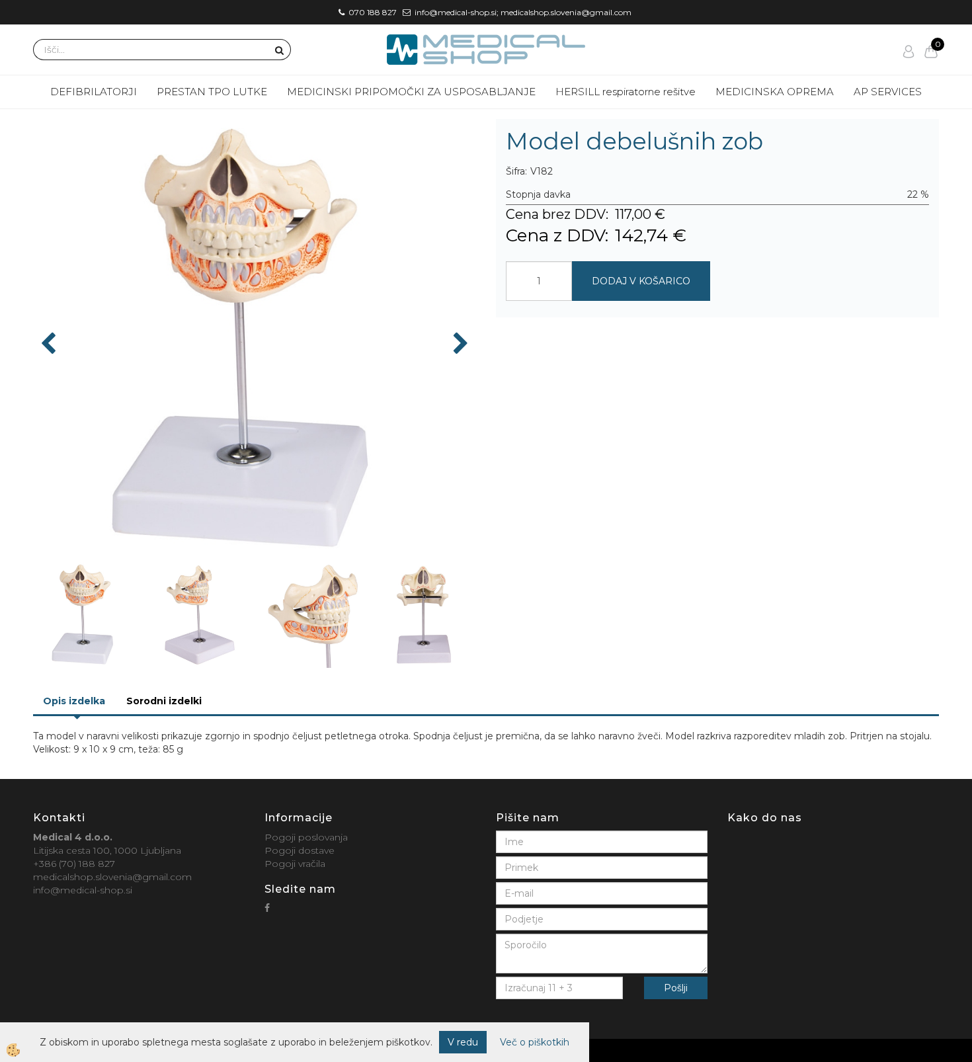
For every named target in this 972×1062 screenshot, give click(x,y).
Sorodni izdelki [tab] (164, 701)
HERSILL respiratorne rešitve (625, 91)
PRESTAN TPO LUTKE (212, 91)
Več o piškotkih (534, 1042)
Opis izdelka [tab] (74, 701)
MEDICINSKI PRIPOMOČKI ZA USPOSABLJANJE (411, 91)
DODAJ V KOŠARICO (641, 281)
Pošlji (676, 988)
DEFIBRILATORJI (93, 91)
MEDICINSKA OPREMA (774, 91)
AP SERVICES (888, 91)
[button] (459, 344)
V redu (463, 1042)
